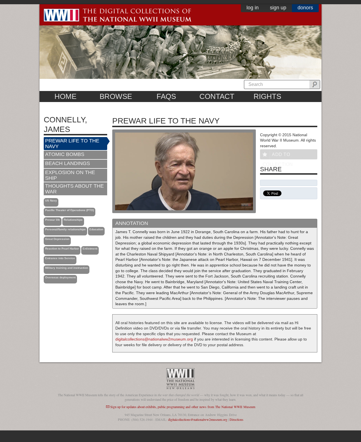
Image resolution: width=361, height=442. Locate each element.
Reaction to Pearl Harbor (62, 248)
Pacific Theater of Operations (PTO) (69, 210)
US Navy (51, 200)
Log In (252, 7)
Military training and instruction (66, 267)
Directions (236, 419)
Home (65, 96)
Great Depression (57, 238)
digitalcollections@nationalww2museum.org (154, 339)
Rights (267, 96)
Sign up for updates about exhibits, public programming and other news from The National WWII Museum (182, 406)
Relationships (73, 219)
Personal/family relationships (65, 229)
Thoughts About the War (74, 188)
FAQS (166, 96)
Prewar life (52, 219)
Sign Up (278, 7)
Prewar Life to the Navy (72, 143)
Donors (305, 7)
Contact (216, 96)
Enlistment (90, 248)
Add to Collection (278, 155)
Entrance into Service (60, 258)
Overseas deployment (60, 277)
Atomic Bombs (64, 154)
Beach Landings (67, 163)
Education (96, 229)
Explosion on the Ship (70, 175)
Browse (116, 96)
